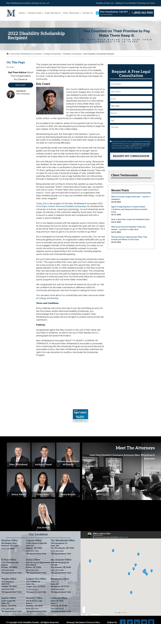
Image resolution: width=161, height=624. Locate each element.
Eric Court (10, 67)
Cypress (34, 540)
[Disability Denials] (11, 13)
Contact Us (87, 13)
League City (36, 579)
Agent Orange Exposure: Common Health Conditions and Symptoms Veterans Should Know (129, 209)
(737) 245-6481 (7, 609)
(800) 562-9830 (143, 12)
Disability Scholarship (72, 54)
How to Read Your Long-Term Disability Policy (130, 219)
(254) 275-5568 (7, 589)
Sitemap (71, 622)
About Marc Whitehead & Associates (26, 54)
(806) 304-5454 (57, 609)
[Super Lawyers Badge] (80, 416)
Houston (9, 540)
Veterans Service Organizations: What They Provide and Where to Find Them (129, 238)
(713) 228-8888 (7, 549)
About (22, 13)
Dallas (33, 559)
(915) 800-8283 (7, 570)
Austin (8, 598)
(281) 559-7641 (32, 551)
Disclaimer (81, 622)
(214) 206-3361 (32, 570)
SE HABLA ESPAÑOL (106, 14)
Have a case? (21, 85)
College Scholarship (48, 298)
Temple (8, 579)
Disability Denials (31, 622)
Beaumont (60, 579)
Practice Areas (35, 13)
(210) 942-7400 (57, 570)
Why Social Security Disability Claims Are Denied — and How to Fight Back (128, 228)
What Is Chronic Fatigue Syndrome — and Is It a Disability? (130, 198)
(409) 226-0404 (57, 589)
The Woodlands (63, 540)
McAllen (34, 598)
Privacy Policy (146, 143)
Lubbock (59, 598)
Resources (74, 13)
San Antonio (61, 559)
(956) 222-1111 (32, 609)
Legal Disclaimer (137, 143)
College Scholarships (52, 54)
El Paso (8, 559)
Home (7, 54)
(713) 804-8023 (32, 589)
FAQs (65, 13)
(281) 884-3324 (57, 551)
